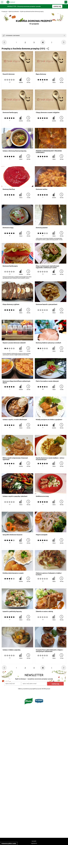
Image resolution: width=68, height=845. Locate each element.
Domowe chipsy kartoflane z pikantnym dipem (16, 381)
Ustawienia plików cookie (8, 843)
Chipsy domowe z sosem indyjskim (47, 112)
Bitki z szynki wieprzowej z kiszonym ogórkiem (15, 458)
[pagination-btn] (4, 42)
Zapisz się (55, 684)
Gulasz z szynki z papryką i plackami (15, 496)
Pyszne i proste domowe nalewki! (14, 343)
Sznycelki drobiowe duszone (12, 535)
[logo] (11, 2)
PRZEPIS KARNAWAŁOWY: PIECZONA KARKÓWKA (49, 151)
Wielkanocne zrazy (42, 496)
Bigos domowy (41, 74)
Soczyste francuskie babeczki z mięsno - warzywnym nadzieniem (49, 650)
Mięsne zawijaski (41, 535)
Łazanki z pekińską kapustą (12, 611)
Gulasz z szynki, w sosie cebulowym (15, 419)
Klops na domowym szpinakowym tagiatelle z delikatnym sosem (47, 266)
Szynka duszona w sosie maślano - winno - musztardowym (50, 458)
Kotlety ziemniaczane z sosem (13, 573)
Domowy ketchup (9, 189)
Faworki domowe (9, 74)
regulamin (34, 843)
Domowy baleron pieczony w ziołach (48, 343)
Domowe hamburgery (10, 112)
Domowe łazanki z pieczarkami (46, 304)
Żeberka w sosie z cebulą (44, 611)
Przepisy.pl (4, 11)
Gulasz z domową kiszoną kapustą (14, 151)
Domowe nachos (41, 189)
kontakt (34, 841)
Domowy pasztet (42, 227)
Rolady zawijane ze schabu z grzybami (49, 419)
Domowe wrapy (8, 227)
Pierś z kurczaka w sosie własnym (47, 381)
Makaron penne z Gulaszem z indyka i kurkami (49, 573)
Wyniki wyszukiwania (14, 11)
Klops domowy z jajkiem (11, 304)
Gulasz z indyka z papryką (11, 650)
